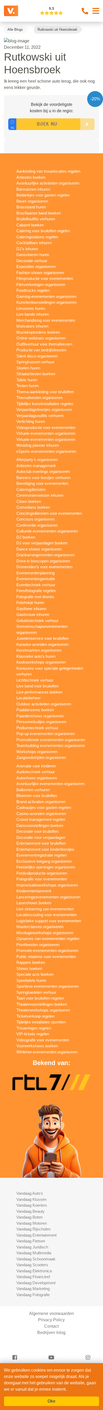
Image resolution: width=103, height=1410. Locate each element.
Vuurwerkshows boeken (37, 1046)
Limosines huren (30, 308)
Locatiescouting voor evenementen (46, 914)
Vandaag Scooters (32, 1265)
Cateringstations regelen (37, 237)
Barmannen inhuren (33, 189)
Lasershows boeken (33, 903)
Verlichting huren (30, 421)
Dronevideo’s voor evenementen (44, 567)
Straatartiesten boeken (35, 373)
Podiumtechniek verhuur (37, 728)
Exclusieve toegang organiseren (44, 861)
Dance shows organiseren (39, 549)
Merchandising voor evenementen (45, 320)
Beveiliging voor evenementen (42, 483)
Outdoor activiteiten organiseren (43, 704)
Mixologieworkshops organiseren (44, 932)
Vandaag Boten (29, 1217)
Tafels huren (26, 380)
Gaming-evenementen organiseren (46, 296)
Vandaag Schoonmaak (35, 1259)
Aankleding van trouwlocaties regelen (48, 171)
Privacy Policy (51, 1320)
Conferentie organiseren (37, 525)
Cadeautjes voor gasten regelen (43, 807)
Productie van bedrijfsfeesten (41, 350)
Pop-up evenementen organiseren (45, 733)
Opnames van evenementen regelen (47, 938)
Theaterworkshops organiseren (43, 1010)
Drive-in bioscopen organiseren (43, 561)
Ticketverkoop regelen (35, 1016)
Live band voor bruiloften (37, 686)
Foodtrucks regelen (33, 290)
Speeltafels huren (31, 980)
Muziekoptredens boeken (38, 332)
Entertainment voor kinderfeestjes (45, 849)
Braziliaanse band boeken (38, 213)
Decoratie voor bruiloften (37, 831)
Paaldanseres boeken (35, 710)
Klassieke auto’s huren (35, 656)
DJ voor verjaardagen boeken (41, 543)
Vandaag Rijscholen (33, 1229)
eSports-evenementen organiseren (46, 451)
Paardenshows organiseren (40, 716)
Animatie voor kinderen (36, 766)
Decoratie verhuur (31, 260)
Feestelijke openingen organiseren (45, 867)
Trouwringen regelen (33, 1028)
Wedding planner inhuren (37, 445)
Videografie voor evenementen (42, 1040)
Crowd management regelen (40, 819)
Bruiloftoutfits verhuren (35, 219)
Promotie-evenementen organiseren (47, 950)
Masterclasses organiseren (39, 926)
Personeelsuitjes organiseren (41, 721)
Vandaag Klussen (31, 1199)
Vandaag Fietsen (30, 1241)
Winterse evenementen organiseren (47, 1052)
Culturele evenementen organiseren (47, 531)
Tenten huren (27, 385)
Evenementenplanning (35, 573)
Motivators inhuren (32, 326)
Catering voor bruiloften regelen (43, 231)
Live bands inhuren (32, 314)
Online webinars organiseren (40, 338)
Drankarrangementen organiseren (45, 555)
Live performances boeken (39, 692)
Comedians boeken (33, 507)
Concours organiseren (35, 519)
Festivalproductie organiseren (41, 873)
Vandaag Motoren (31, 1223)
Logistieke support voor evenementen (48, 921)
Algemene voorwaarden (51, 1313)
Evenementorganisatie (35, 578)
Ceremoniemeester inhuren (39, 495)
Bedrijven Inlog (51, 1332)
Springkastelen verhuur (36, 992)
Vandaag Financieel (33, 1276)
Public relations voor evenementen (46, 956)
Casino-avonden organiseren (41, 813)
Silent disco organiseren (37, 356)
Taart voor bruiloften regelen (40, 998)
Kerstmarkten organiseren (38, 650)
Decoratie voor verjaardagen (40, 837)
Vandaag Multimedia (33, 1253)
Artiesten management (35, 465)
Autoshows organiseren (36, 778)
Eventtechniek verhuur (35, 585)
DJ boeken (25, 537)
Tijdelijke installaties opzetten (41, 1022)
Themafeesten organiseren (39, 397)
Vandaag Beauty (30, 1211)
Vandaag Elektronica (34, 1271)
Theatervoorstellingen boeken (41, 1004)
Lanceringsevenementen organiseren (48, 897)
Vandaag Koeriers (31, 1205)
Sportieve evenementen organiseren (47, 986)
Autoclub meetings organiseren (43, 471)
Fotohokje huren (30, 602)
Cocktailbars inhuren (34, 242)
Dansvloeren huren (32, 254)
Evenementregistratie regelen (41, 855)
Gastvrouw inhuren (32, 614)
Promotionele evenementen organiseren (50, 739)
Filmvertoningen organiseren (40, 284)
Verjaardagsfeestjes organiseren (44, 409)
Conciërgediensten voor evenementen (49, 513)
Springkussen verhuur (35, 362)
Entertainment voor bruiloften (41, 843)
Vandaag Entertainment (36, 1235)
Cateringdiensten (30, 489)
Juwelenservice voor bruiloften (42, 638)
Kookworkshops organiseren (41, 662)
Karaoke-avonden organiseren (42, 644)
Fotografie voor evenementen (41, 879)
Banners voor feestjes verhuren (43, 477)
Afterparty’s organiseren (37, 459)
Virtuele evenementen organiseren (45, 433)
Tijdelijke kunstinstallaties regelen (44, 403)
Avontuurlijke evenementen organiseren (50, 783)
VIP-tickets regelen (32, 1034)
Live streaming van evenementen (45, 909)
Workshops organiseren (37, 751)
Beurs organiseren (32, 201)
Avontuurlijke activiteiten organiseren (47, 183)
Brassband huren (31, 207)
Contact (51, 1326)
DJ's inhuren (27, 249)
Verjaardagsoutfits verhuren (40, 415)
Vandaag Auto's (29, 1193)
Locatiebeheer (28, 698)
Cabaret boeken (30, 225)
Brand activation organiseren (40, 801)
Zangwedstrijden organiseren (41, 757)
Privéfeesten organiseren (37, 944)
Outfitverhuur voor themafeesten (44, 344)
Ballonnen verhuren (33, 789)
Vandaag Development (35, 1283)
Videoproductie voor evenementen (45, 427)
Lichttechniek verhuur (34, 680)
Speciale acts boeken (34, 974)
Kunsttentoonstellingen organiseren (46, 302)
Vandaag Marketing (33, 1288)
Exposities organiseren (36, 266)
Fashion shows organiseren (40, 272)
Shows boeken (29, 968)
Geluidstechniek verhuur (37, 620)
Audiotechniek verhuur (35, 771)
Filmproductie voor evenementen (44, 278)
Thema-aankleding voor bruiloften (45, 392)
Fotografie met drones (35, 596)
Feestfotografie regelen (36, 590)
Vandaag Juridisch (32, 1247)
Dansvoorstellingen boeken (39, 825)
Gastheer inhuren (31, 608)
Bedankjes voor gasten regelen (43, 195)
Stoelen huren (28, 368)
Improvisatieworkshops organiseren (47, 885)
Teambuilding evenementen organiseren (50, 745)
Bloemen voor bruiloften (36, 795)
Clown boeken (28, 501)
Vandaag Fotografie (33, 1294)
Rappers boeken (30, 962)
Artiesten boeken (30, 177)
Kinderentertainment (33, 891)
